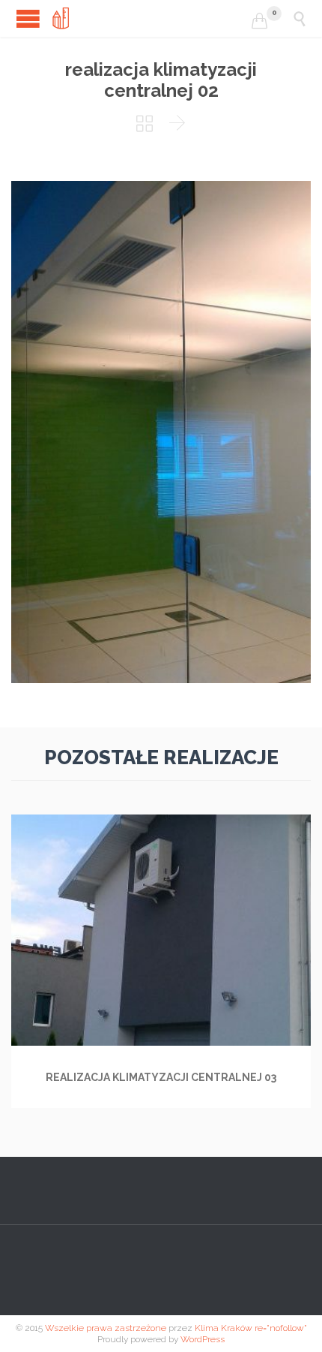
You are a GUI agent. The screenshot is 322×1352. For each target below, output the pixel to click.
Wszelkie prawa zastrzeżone (105, 1328)
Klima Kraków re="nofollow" (251, 1328)
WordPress (202, 1339)
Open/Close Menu (28, 18)
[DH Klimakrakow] (152, 18)
